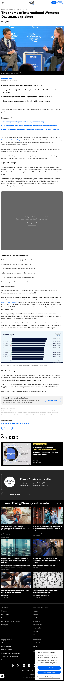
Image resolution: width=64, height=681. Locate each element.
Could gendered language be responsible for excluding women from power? (30, 125)
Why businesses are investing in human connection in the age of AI (15, 591)
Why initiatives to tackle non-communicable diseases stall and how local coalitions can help (15, 528)
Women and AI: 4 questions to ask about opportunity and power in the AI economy (46, 560)
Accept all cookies (49, 668)
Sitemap (32, 674)
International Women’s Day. (10, 140)
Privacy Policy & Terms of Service (32, 671)
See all (60, 503)
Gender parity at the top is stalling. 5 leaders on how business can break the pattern (15, 560)
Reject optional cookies (49, 672)
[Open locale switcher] (2, 676)
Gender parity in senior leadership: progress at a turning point (45, 591)
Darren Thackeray (7, 78)
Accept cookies (32, 223)
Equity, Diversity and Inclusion (14, 9)
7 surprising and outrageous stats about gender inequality (23, 122)
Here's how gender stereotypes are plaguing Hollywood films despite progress (31, 129)
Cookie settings (49, 677)
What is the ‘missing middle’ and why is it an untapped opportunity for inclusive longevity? (47, 528)
